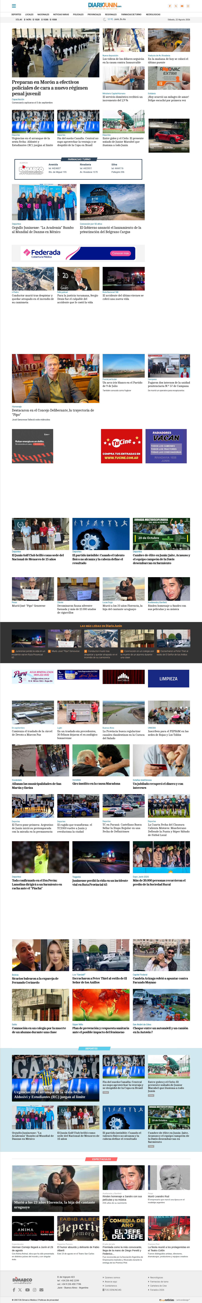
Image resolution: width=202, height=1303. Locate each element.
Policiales (78, 14)
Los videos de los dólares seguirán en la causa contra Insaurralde (123, 60)
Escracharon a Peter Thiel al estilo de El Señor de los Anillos (99, 980)
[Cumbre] (161, 533)
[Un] (124, 365)
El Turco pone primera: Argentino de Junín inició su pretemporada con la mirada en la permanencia (32, 828)
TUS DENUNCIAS (112, 1290)
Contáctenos (110, 1285)
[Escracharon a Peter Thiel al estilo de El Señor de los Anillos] (173, 638)
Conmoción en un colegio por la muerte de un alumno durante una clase (137, 654)
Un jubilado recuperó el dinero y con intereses (158, 786)
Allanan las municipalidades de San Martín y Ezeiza (36, 786)
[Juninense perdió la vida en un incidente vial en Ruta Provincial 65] (28, 638)
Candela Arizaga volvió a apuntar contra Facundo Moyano (160, 980)
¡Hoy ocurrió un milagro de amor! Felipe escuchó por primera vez (168, 98)
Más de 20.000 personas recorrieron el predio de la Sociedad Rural (159, 882)
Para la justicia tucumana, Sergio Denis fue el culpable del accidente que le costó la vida (77, 299)
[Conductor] (33, 278)
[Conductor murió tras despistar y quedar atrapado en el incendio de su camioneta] (101, 638)
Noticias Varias (61, 14)
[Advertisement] (77, 332)
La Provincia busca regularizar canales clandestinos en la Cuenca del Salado (124, 735)
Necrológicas (156, 1277)
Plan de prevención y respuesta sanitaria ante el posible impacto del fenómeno (100, 1030)
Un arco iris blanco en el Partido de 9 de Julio (122, 384)
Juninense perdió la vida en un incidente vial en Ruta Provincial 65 (28, 654)
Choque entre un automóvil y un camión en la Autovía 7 (160, 1030)
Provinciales (94, 14)
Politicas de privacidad (48, 1300)
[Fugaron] (169, 365)
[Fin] (78, 121)
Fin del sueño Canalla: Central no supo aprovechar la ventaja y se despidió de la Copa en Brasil (77, 142)
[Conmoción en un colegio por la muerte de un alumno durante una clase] (137, 638)
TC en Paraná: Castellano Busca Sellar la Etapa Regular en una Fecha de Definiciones (122, 828)
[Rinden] (169, 588)
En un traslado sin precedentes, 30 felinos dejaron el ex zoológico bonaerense (77, 735)
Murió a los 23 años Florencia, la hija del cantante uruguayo (122, 607)
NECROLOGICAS (153, 14)
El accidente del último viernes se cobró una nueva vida (123, 297)
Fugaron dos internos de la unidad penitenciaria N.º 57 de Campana (169, 384)
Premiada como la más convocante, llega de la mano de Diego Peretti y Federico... (122, 1250)
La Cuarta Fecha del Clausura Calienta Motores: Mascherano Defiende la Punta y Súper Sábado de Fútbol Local (168, 830)
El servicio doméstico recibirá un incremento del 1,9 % (123, 98)
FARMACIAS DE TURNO (131, 14)
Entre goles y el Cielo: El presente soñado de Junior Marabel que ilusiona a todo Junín (123, 142)
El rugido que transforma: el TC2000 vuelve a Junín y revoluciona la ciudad (74, 828)
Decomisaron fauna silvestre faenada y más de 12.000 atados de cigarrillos (76, 609)
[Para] (78, 278)
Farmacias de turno (158, 1281)
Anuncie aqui (110, 1281)
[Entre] (124, 121)
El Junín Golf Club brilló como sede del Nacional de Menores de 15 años (38, 557)
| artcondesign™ (182, 1300)
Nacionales (43, 14)
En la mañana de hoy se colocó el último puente (168, 60)
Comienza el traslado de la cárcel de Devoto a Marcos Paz (32, 733)
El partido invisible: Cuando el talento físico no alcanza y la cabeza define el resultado (98, 559)
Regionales (111, 14)
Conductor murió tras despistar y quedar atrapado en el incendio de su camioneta (33, 299)
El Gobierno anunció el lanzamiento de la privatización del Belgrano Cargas (110, 230)
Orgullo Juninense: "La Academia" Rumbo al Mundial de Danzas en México (43, 230)
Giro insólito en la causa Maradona (96, 784)
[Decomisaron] (78, 588)
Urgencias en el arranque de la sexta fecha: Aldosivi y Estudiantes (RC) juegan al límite (32, 142)
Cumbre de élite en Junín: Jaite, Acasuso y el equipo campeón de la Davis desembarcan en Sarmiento (161, 559)
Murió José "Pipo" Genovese (28, 605)
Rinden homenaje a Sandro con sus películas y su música (167, 607)
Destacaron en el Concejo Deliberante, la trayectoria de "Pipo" (53, 412)
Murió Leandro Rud (158, 1196)
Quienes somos (112, 1277)
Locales (29, 14)
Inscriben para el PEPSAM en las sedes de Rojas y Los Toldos (168, 733)
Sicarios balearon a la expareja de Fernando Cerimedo (35, 980)
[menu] (14, 6)
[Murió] (33, 588)
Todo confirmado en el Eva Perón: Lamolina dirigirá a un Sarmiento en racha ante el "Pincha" (37, 884)
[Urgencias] (33, 121)
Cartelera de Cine (158, 1285)
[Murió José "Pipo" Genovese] (64, 638)
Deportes (16, 14)
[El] (124, 278)
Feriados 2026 (156, 1290)
